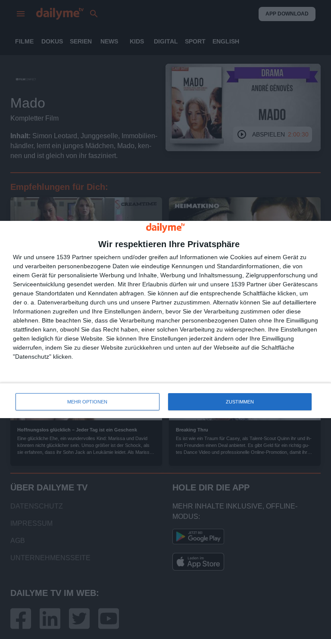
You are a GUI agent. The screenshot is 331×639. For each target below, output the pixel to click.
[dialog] (165, 320)
